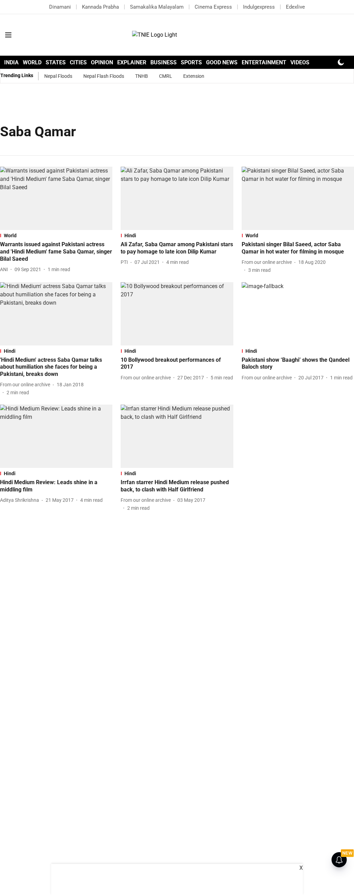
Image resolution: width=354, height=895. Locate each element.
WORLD (32, 62)
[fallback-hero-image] (56, 198)
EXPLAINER (131, 62)
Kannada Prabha (100, 7)
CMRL (165, 76)
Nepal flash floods (103, 76)
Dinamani (60, 7)
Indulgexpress (259, 7)
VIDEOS (299, 62)
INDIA (11, 62)
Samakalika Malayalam (157, 7)
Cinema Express (213, 7)
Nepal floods (58, 76)
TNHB (141, 76)
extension (193, 76)
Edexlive (295, 7)
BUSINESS (163, 62)
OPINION (102, 62)
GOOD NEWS (221, 62)
